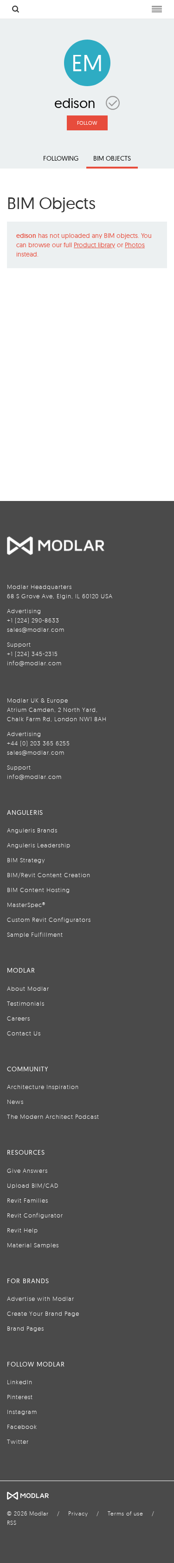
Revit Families (27, 1200)
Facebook (22, 1426)
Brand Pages (25, 1328)
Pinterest (20, 1397)
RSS (12, 1522)
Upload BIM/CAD (32, 1185)
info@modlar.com (34, 663)
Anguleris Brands (32, 830)
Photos (135, 245)
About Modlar (28, 988)
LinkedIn (19, 1382)
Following (60, 158)
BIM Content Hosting (38, 889)
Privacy (78, 1513)
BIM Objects (112, 158)
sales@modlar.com (35, 629)
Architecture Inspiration (43, 1086)
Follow (87, 123)
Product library (94, 245)
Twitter (18, 1441)
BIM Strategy (26, 860)
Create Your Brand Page (43, 1313)
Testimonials (26, 1003)
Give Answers (27, 1170)
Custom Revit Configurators (49, 919)
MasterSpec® (26, 904)
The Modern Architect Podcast (53, 1116)
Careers (18, 1018)
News (15, 1101)
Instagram (22, 1411)
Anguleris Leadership (39, 845)
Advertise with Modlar (40, 1298)
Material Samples (33, 1245)
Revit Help (22, 1230)
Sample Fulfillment (35, 934)
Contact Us (24, 1033)
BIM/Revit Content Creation (48, 875)
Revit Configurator (35, 1215)
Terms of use (125, 1513)
